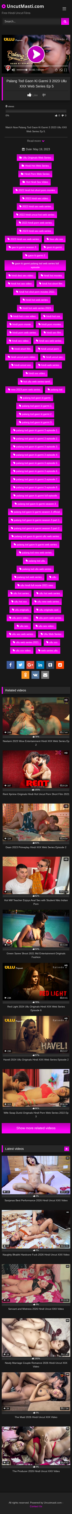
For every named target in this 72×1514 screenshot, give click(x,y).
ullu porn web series (50, 617)
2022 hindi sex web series (36, 206)
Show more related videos (36, 1128)
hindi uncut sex (54, 357)
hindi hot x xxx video (24, 316)
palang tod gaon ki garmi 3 (37, 422)
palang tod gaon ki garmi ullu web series (37, 536)
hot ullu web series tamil (36, 381)
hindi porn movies (51, 324)
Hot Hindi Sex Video (37, 182)
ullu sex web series (22, 634)
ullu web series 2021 (27, 642)
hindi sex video (20, 340)
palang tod (56, 389)
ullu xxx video (23, 650)
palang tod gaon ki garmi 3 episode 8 (36, 487)
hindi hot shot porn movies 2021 (37, 291)
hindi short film (23, 348)
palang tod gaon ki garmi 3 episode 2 (36, 438)
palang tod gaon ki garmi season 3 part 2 (36, 528)
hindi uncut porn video (23, 357)
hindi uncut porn (50, 348)
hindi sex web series (50, 340)
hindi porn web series (24, 332)
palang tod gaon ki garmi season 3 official (37, 511)
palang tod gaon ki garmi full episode (36, 495)
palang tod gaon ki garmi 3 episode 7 (36, 479)
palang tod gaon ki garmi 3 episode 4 (36, 454)
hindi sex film (54, 332)
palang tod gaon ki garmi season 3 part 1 (36, 520)
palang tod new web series (37, 552)
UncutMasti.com (25, 6)
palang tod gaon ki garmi (37, 397)
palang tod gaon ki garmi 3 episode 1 (36, 430)
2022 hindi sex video (36, 198)
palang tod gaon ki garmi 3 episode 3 (36, 446)
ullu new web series (48, 601)
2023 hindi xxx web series (24, 239)
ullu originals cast (48, 609)
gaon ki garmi (54, 247)
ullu (54, 577)
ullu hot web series (49, 593)
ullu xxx (53, 642)
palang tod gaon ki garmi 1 (37, 405)
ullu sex (24, 626)
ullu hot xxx (20, 601)
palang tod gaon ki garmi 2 (37, 414)
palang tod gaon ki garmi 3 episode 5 (36, 463)
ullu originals (22, 609)
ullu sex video (46, 626)
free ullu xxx (56, 239)
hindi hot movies (53, 275)
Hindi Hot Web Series (37, 165)
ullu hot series (21, 593)
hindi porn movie (21, 324)
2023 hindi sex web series (36, 230)
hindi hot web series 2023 (37, 308)
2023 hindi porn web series (37, 222)
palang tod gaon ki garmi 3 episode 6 (36, 471)
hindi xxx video (37, 373)
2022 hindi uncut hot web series (36, 214)
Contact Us (36, 1506)
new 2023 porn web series (25, 389)
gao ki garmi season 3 (24, 247)
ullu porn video (20, 617)
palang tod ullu (37, 560)
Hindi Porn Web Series (36, 173)
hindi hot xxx (53, 316)
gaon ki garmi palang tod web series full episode (37, 265)
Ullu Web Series (52, 634)
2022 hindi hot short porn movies (37, 190)
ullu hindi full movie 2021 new (36, 585)
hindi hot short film (52, 283)
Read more (34, 140)
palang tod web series (29, 577)
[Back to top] (61, 1503)
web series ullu (49, 650)
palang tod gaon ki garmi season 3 (37, 503)
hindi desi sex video (22, 275)
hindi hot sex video (21, 283)
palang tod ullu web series (36, 569)
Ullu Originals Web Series (37, 157)
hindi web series (50, 365)
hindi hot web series (37, 299)
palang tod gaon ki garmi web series (37, 544)
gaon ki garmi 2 (36, 255)
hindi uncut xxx (22, 365)
